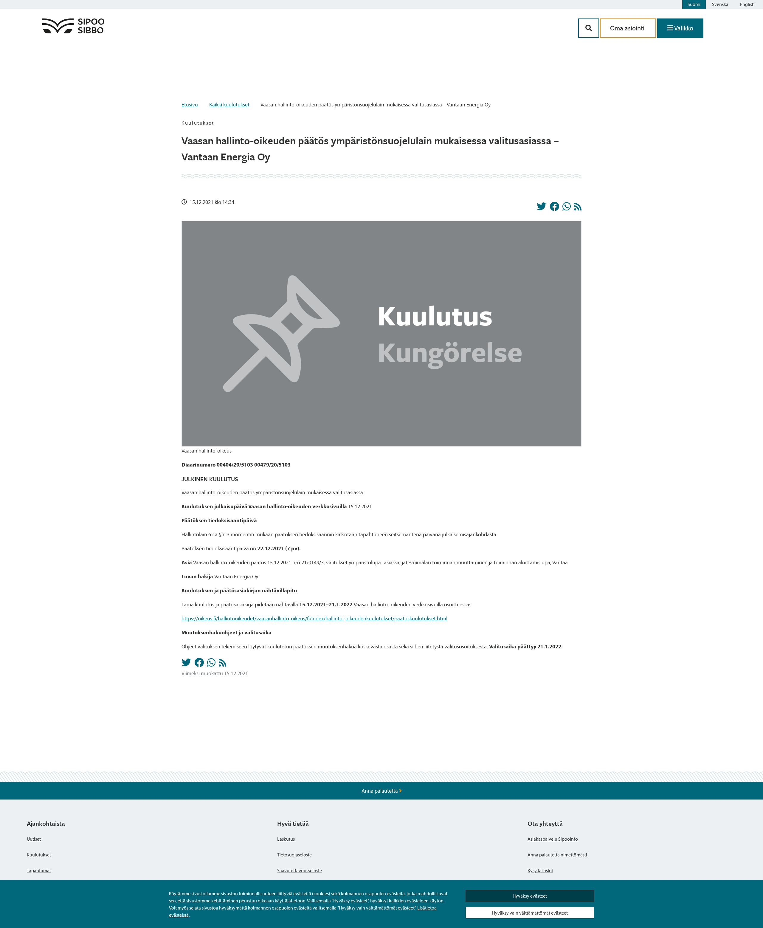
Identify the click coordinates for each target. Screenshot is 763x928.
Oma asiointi (628, 28)
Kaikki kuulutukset (229, 104)
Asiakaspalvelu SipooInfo (553, 839)
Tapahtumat (39, 870)
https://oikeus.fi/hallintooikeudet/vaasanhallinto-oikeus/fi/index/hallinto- (263, 618)
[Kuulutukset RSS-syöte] (577, 208)
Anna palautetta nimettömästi (557, 855)
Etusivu (190, 104)
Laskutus (286, 839)
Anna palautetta (380, 790)
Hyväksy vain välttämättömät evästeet (530, 913)
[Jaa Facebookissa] (554, 208)
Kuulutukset (39, 855)
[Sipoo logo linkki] (73, 31)
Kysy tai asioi (540, 870)
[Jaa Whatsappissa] (566, 208)
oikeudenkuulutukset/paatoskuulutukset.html (396, 618)
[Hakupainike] (588, 28)
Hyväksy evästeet (530, 896)
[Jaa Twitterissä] (541, 208)
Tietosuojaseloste (294, 855)
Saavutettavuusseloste (299, 870)
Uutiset (34, 839)
